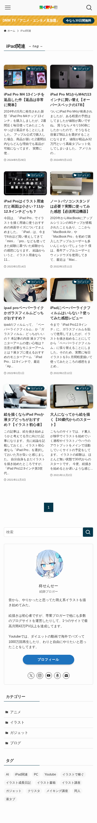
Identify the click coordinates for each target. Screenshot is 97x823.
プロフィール (48, 659)
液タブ (10, 799)
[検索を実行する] (88, 532)
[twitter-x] (31, 675)
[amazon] (57, 675)
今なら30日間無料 (78, 20)
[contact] (66, 675)
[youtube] (48, 675)
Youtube (50, 774)
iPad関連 (21, 774)
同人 (77, 791)
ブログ (15, 743)
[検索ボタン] (89, 7)
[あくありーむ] (48, 7)
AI (7, 774)
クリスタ (34, 791)
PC (36, 774)
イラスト (17, 722)
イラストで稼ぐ (73, 774)
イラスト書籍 (46, 782)
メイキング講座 (57, 791)
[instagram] (39, 675)
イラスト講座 (71, 782)
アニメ (15, 712)
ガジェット (19, 733)
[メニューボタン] (8, 7)
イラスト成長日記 (18, 782)
